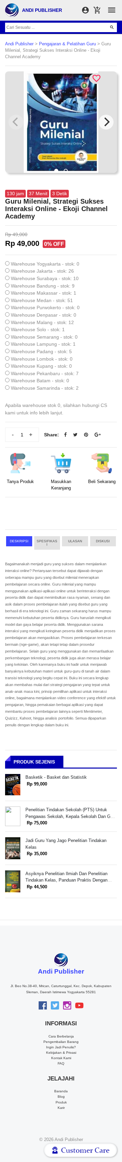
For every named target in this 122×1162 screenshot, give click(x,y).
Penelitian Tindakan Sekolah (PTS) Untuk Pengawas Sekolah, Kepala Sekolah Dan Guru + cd (71, 816)
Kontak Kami (61, 1058)
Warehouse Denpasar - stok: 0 (43, 315)
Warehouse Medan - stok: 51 (42, 300)
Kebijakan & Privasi (61, 1052)
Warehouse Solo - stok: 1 (38, 329)
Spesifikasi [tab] (47, 542)
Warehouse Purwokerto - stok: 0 (45, 307)
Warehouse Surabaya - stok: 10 (45, 278)
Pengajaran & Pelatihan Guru (67, 44)
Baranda (61, 1091)
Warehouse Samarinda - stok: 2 (45, 388)
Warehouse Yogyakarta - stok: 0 (45, 264)
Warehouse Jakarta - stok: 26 (42, 271)
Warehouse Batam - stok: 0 (40, 380)
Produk (61, 1102)
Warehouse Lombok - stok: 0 (42, 359)
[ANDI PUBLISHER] (12, 10)
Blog (61, 1096)
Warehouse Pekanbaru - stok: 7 (45, 373)
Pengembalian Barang (61, 1042)
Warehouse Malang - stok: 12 (42, 322)
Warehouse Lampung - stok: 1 (43, 344)
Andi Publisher (19, 44)
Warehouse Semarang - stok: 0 (44, 337)
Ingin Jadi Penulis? (61, 1047)
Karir (61, 1108)
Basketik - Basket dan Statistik (56, 777)
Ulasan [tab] (75, 541)
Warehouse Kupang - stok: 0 (41, 366)
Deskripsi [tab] (19, 541)
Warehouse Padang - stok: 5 (41, 351)
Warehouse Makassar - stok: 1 (43, 293)
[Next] (106, 122)
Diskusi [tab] (103, 541)
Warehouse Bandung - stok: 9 (43, 286)
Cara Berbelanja (61, 1036)
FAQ (61, 1063)
